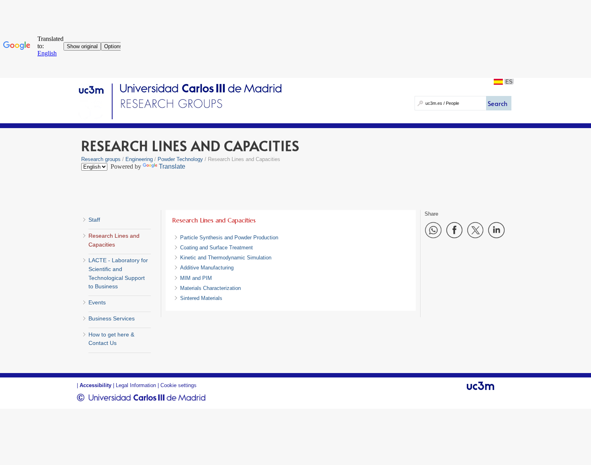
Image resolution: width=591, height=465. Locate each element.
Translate (172, 166)
